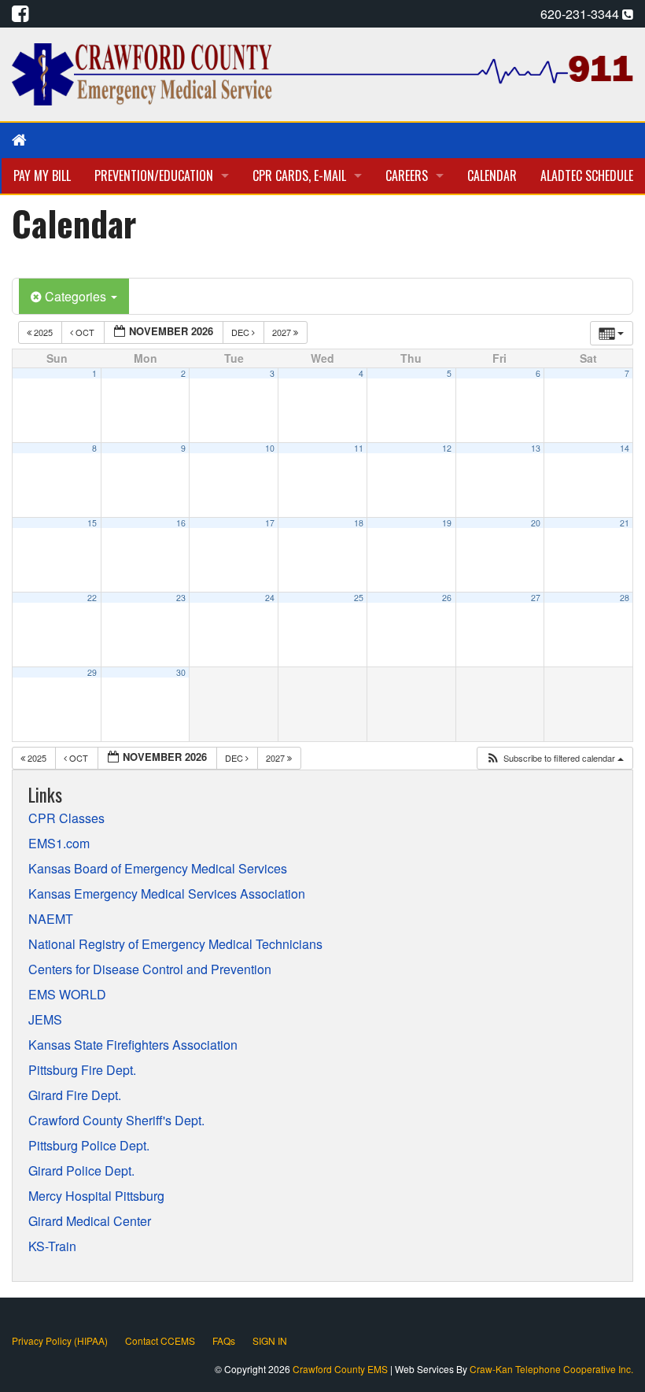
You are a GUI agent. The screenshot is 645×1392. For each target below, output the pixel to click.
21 (624, 523)
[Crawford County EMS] (322, 73)
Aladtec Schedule (586, 175)
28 (624, 598)
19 (447, 523)
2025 (43, 332)
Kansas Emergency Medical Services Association (166, 894)
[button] (554, 758)
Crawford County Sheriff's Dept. (116, 1120)
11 (358, 448)
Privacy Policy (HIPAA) (60, 1340)
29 (92, 672)
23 (181, 598)
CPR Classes (66, 818)
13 (535, 448)
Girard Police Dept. (81, 1171)
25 (358, 598)
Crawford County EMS (341, 1368)
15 (92, 523)
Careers (406, 175)
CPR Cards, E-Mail (299, 175)
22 (92, 598)
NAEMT (50, 919)
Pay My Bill (42, 175)
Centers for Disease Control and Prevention (149, 969)
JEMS (45, 1020)
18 (358, 523)
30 (181, 672)
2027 (282, 332)
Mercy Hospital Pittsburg (96, 1196)
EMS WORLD (67, 994)
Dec (241, 332)
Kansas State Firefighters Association (133, 1045)
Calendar (492, 175)
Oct (85, 332)
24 (270, 598)
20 (535, 523)
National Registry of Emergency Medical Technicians (175, 944)
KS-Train (52, 1246)
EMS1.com (59, 843)
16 (181, 523)
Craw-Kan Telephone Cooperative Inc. (551, 1368)
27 (535, 598)
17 (270, 523)
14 (624, 448)
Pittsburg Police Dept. (88, 1145)
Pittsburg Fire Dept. (82, 1070)
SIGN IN (269, 1340)
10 (270, 448)
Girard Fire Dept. (74, 1095)
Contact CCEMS (160, 1340)
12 (447, 448)
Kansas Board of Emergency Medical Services (157, 868)
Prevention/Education (153, 175)
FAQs (223, 1340)
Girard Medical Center (89, 1221)
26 (447, 598)
